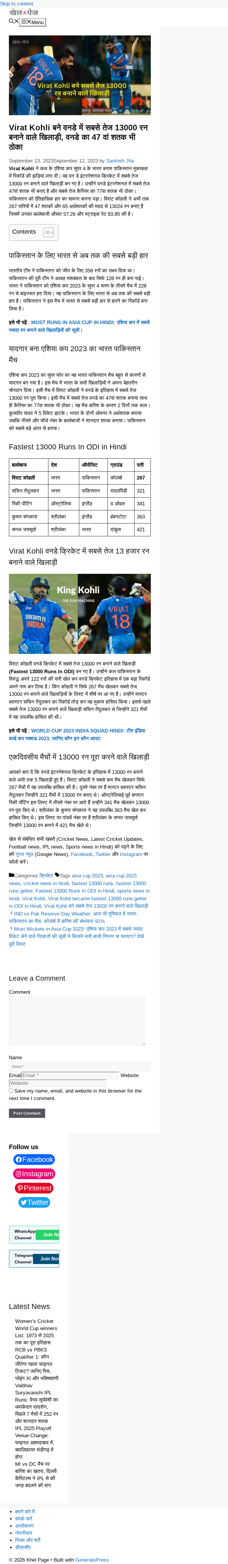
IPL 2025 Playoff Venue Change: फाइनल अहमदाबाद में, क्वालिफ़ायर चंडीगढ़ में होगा (34, 1443)
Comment (19, 992)
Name (15, 1057)
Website (130, 1075)
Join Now (53, 1234)
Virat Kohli (33, 898)
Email (15, 1075)
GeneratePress (92, 1560)
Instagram (131, 854)
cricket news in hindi (46, 883)
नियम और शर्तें (27, 1540)
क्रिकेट (46, 876)
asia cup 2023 (87, 876)
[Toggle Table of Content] (45, 232)
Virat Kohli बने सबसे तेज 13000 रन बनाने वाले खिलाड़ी (96, 906)
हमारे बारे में (25, 1512)
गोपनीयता (23, 1533)
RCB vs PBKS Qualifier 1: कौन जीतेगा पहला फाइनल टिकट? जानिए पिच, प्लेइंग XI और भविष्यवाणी (36, 1364)
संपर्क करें (23, 1519)
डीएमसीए (23, 1547)
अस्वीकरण (24, 1526)
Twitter (103, 854)
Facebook (82, 854)
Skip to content (16, 4)
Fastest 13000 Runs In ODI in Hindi (75, 891)
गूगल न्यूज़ (24, 854)
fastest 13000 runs (92, 883)
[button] (14, 22)
